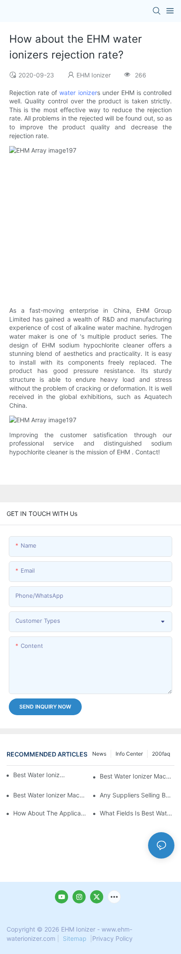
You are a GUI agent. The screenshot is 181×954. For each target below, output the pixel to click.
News (99, 753)
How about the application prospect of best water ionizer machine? (50, 813)
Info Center (129, 753)
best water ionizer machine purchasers (39, 775)
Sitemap (74, 938)
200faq (161, 753)
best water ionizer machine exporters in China (137, 776)
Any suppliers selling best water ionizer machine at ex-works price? (137, 795)
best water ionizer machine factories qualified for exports (50, 795)
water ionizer (78, 92)
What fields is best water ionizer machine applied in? (137, 813)
